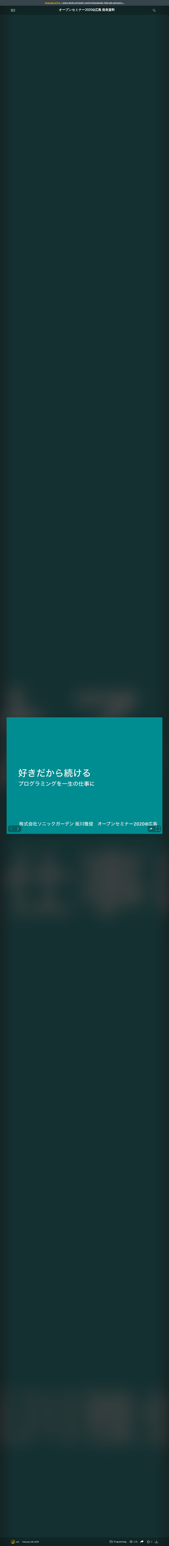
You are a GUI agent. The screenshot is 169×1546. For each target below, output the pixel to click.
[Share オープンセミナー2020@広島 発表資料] (142, 1542)
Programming (119, 1541)
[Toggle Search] (154, 10)
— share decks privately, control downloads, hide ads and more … (84, 2)
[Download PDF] (157, 1541)
